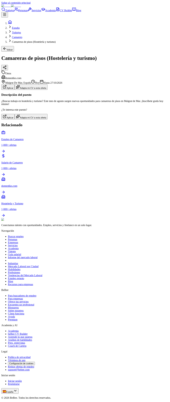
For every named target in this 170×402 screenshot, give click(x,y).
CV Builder (66, 10)
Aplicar (10, 88)
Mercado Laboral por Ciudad (23, 266)
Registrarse (14, 384)
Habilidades (14, 269)
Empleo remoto (16, 278)
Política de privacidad (19, 357)
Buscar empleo (16, 236)
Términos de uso (16, 360)
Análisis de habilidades (20, 339)
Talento (12, 251)
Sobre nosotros (16, 310)
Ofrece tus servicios (18, 301)
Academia (50, 10)
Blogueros (13, 307)
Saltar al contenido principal (16, 2)
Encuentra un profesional (21, 304)
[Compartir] (4, 67)
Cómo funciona (16, 313)
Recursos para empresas (20, 284)
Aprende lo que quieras (20, 336)
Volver (10, 50)
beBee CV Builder (18, 333)
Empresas (13, 242)
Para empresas (15, 298)
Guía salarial (14, 254)
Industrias (13, 263)
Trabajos (9, 10)
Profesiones (14, 272)
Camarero (17, 37)
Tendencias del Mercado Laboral (25, 275)
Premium (12, 319)
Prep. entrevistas (16, 342)
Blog (78, 10)
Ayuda (11, 316)
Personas (23, 10)
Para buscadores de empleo (22, 295)
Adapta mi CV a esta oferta (33, 88)
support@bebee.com (19, 369)
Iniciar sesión (15, 381)
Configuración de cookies (21, 363)
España (16, 27)
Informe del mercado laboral (23, 257)
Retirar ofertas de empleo (21, 366)
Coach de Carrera (17, 345)
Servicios (36, 10)
